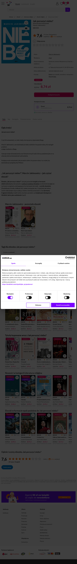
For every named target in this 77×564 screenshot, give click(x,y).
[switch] (29, 297)
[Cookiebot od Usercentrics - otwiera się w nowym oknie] (66, 257)
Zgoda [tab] (13, 263)
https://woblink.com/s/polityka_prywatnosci (17, 284)
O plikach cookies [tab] (64, 263)
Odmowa (38, 305)
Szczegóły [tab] (38, 263)
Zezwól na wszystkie (63, 305)
